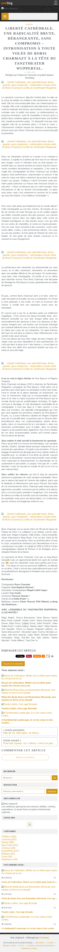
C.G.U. (22, 946)
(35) (9, 859)
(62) (8, 853)
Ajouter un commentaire (25, 757)
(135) (8, 848)
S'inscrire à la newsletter (13, 664)
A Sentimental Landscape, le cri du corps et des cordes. (28, 928)
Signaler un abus (9, 946)
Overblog (44, 937)
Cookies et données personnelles (41, 946)
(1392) (8, 836)
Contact (50, 943)
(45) (6, 856)
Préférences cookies (29, 948)
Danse (29, 24)
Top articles (39, 943)
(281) (8, 839)
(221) (9, 845)
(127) (10, 851)
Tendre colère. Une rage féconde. (17, 912)
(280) (7, 842)
